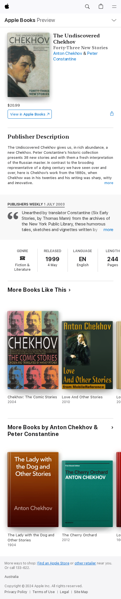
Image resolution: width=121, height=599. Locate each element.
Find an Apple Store (53, 563)
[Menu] (114, 6)
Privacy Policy (16, 592)
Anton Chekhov (67, 53)
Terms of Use (43, 592)
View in (27, 114)
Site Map (81, 592)
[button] (87, 6)
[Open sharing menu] (112, 114)
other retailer (85, 563)
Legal (64, 592)
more (108, 183)
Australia (12, 577)
